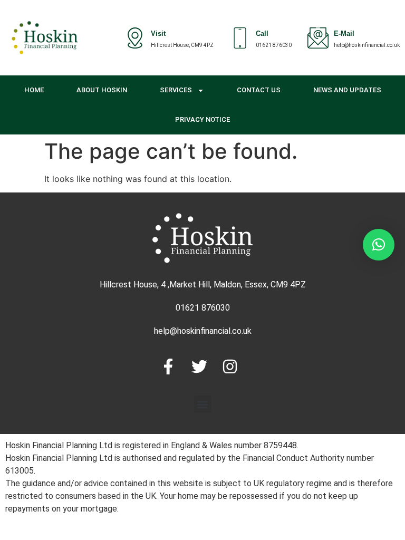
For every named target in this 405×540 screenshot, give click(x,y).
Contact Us (259, 90)
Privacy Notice (202, 119)
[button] (202, 404)
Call (262, 34)
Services (176, 90)
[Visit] (135, 38)
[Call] (239, 38)
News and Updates (347, 90)
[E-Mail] (318, 38)
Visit (158, 34)
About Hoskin (101, 90)
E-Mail (344, 34)
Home (34, 90)
